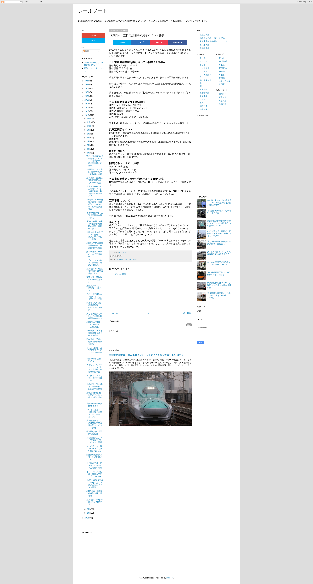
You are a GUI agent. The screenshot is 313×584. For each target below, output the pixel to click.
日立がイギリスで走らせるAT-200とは (94, 378)
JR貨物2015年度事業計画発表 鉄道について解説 (94, 245)
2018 (86, 104)
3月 (88, 153)
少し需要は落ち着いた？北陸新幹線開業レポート (94, 316)
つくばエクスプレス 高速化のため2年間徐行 (94, 262)
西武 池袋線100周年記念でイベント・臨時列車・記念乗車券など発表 (94, 161)
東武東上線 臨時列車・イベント (214, 41)
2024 (86, 81)
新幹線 (203, 99)
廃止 (202, 86)
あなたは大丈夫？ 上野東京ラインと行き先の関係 (95, 440)
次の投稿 (114, 313)
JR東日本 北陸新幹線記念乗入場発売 (94, 493)
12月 (89, 118)
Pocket (159, 42)
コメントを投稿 (119, 274)
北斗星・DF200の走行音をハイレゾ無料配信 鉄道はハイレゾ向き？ (94, 191)
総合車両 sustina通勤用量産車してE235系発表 (94, 180)
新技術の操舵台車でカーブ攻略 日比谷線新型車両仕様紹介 (219, 285)
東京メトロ (224, 97)
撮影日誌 (203, 89)
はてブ (141, 42)
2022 (86, 88)
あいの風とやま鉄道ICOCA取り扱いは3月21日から (94, 448)
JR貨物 (222, 78)
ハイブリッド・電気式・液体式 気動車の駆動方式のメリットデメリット (219, 233)
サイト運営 (204, 68)
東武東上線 (204, 45)
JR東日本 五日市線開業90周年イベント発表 (94, 333)
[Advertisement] (146, 294)
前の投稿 (187, 313)
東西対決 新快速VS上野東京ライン (94, 279)
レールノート (93, 11)
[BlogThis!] (113, 256)
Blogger (169, 578)
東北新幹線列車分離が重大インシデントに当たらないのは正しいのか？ (146, 355)
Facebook (177, 42)
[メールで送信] (111, 256)
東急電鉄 (223, 101)
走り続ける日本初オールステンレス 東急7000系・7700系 (219, 295)
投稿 (87, 51)
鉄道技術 (203, 109)
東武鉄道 (223, 104)
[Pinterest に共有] (120, 256)
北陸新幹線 (204, 35)
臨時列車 (203, 106)
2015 (86, 115)
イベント (127, 260)
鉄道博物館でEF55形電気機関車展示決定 (94, 215)
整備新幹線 (204, 93)
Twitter (93, 40)
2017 (86, 107)
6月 (88, 141)
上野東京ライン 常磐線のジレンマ (94, 288)
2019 (86, 100)
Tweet (122, 42)
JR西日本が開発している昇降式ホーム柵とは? (94, 324)
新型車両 (203, 96)
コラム (203, 65)
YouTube (93, 35)
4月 (88, 149)
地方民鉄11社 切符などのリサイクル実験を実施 (94, 465)
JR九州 (222, 58)
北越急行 (223, 94)
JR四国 (222, 65)
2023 (86, 85)
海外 (202, 103)
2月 (88, 509)
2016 (86, 111)
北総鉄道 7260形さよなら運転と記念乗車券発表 (94, 386)
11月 (89, 122)
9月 (88, 130)
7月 (88, 138)
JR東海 (222, 71)
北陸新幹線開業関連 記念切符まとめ (94, 457)
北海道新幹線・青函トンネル (212, 38)
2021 (86, 92)
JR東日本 (119, 260)
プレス (134, 260)
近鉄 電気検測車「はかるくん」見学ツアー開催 (94, 296)
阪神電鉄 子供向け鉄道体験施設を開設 (94, 341)
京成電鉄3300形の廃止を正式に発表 (94, 502)
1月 (88, 513)
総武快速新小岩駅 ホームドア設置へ (95, 254)
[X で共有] (116, 256)
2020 (86, 96)
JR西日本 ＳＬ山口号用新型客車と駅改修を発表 (94, 171)
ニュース (203, 71)
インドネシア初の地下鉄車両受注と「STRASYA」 (94, 474)
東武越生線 (204, 48)
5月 (88, 145)
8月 (88, 134)
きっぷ (203, 58)
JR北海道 (223, 61)
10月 (89, 126)
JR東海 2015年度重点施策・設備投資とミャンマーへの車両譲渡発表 (94, 204)
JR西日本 (223, 75)
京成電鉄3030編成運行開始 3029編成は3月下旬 (94, 271)
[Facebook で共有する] (118, 256)
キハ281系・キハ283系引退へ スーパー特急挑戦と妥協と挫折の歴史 (219, 202)
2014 (86, 518)
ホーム (150, 313)
